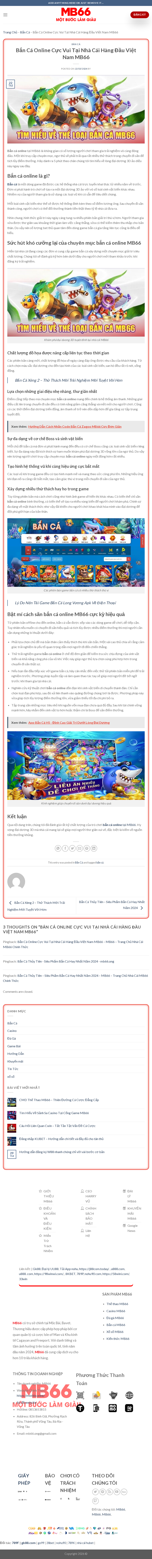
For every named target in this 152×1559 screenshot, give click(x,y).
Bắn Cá (25, 32)
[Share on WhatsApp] (58, 848)
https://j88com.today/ (94, 1269)
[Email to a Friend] (79, 848)
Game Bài (14, 1046)
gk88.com (28, 1543)
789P (80, 1274)
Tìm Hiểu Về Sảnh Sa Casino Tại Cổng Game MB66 (54, 1113)
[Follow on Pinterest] (102, 1492)
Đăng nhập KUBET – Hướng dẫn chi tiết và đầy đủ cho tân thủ (61, 1139)
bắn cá (100, 862)
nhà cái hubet (85, 1543)
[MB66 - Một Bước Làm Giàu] (76, 14)
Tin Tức (12, 1069)
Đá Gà (11, 1038)
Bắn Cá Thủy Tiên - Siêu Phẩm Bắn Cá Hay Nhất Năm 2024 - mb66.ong (65, 961)
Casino (12, 1030)
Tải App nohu (69, 1269)
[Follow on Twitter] (95, 1492)
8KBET (70, 1274)
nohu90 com (93, 1274)
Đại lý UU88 (50, 1269)
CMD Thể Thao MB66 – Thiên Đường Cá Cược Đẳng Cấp (59, 1100)
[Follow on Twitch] (95, 1501)
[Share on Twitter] (72, 848)
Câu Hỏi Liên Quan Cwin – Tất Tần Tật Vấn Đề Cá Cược (57, 1126)
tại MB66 (129, 825)
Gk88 (37, 1269)
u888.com (117, 1269)
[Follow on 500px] (124, 1492)
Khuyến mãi (15, 1061)
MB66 (120, 1509)
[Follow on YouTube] (117, 1492)
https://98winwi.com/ (48, 1274)
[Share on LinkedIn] (94, 848)
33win (23, 1279)
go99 (41, 1543)
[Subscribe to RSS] (109, 1492)
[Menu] (5, 15)
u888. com (26, 1274)
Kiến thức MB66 (117, 1338)
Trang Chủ (10, 32)
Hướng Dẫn (15, 1053)
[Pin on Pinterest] (87, 848)
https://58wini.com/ (116, 1274)
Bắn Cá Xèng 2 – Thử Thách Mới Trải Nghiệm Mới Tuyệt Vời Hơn (68, 380)
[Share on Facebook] (65, 848)
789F (15, 1543)
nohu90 (61, 1543)
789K (71, 1543)
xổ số (10, 1076)
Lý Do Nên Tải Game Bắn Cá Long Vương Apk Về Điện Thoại (65, 602)
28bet (50, 1543)
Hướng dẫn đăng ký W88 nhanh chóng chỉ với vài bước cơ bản (61, 1152)
